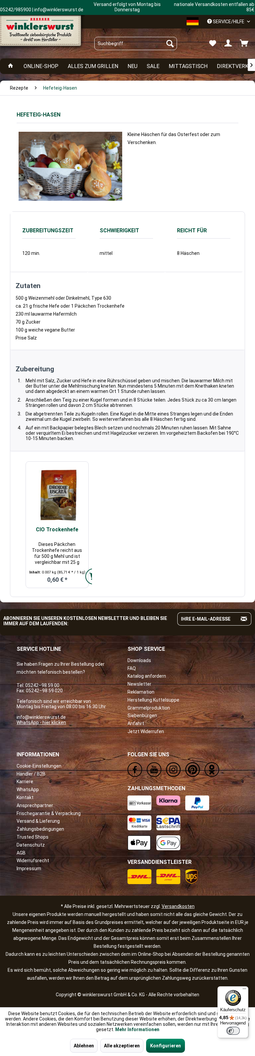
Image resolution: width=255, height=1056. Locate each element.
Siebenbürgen (142, 715)
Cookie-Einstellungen (39, 766)
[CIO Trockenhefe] (57, 495)
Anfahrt (136, 723)
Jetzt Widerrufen (146, 731)
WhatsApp (28, 789)
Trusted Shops (32, 837)
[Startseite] (10, 66)
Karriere (25, 781)
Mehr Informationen (137, 1029)
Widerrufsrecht (33, 860)
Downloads (139, 660)
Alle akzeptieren (122, 1045)
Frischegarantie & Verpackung (49, 813)
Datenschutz (31, 845)
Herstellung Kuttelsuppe (153, 700)
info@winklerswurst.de (41, 717)
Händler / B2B (31, 774)
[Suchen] (170, 43)
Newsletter (139, 684)
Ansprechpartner (35, 805)
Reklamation (141, 692)
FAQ (132, 668)
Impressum (29, 868)
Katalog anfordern (147, 676)
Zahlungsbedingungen (40, 829)
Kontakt (25, 797)
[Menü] (244, 990)
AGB (21, 853)
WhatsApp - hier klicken (41, 722)
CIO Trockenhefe (57, 529)
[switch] (233, 1031)
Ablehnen (84, 1045)
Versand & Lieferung (38, 821)
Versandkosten (178, 906)
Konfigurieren (165, 1045)
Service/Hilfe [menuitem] (228, 21)
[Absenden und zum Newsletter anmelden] (243, 619)
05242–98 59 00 (42, 685)
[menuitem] (135, 43)
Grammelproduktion (149, 708)
